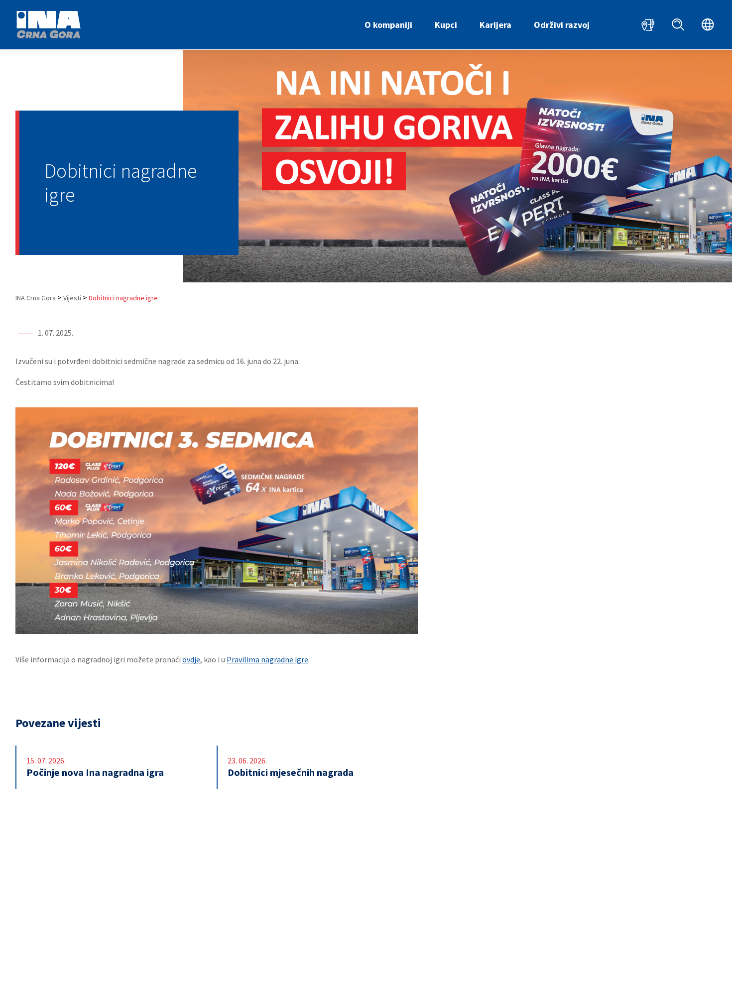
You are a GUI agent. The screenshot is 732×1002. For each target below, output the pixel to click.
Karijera (495, 24)
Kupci (446, 24)
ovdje (191, 659)
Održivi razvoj (562, 24)
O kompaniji (388, 24)
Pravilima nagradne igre (267, 659)
